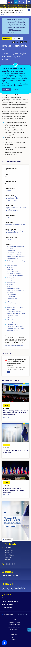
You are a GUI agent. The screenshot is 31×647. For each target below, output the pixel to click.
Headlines (6, 417)
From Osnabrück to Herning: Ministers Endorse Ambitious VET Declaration (13, 490)
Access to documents (14, 627)
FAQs (14, 619)
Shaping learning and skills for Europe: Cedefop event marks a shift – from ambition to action (15, 413)
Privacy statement (14, 632)
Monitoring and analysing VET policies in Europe (16, 208)
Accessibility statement (14, 622)
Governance (10, 284)
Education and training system (15, 275)
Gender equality (11, 282)
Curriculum (10, 263)
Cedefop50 (8, 239)
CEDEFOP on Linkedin (16, 588)
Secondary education (12, 315)
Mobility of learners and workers (15, 307)
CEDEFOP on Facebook (3, 588)
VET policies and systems (12, 198)
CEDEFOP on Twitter (7, 588)
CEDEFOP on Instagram (20, 588)
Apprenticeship (11, 250)
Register (24, 2)
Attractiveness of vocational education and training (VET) (14, 253)
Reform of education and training (16, 313)
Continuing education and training (16, 261)
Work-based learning (12, 330)
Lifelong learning (11, 303)
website (11, 29)
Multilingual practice (14, 624)
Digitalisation (10, 269)
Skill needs (9, 318)
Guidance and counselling (13, 288)
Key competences (11, 294)
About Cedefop (7, 608)
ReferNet (7, 217)
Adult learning (10, 248)
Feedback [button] (29, 630)
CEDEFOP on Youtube (11, 588)
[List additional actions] (12, 2)
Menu (29, 2)
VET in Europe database (12, 232)
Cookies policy (14, 629)
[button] (13, 42)
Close (29, 10)
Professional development (14, 311)
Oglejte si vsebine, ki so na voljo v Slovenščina (15, 7)
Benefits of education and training (16, 256)
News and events (7, 604)
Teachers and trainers (13, 324)
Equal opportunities (12, 278)
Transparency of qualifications (15, 326)
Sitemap (14, 639)
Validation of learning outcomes (15, 328)
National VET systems (11, 200)
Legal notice (14, 637)
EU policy (9, 280)
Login (20, 2)
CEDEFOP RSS (24, 588)
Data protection (14, 634)
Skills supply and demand (13, 320)
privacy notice (18, 85)
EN (8, 372)
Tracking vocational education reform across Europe (15, 451)
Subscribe (9, 30)
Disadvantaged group (12, 271)
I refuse (15, 89)
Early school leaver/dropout (14, 273)
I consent (6, 90)
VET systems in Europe (12, 210)
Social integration (11, 322)
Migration (9, 305)
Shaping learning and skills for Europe (15, 224)
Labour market (11, 296)
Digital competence (12, 265)
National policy (11, 309)
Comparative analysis (12, 258)
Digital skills (10, 267)
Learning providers (12, 298)
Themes (4, 598)
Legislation (10, 301)
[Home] (4, 2)
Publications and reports (10, 601)
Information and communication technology (15, 291)
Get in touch (9, 544)
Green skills (10, 286)
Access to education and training (15, 246)
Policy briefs (8, 190)
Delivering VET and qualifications (14, 197)
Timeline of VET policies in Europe (15, 231)
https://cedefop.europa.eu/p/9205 (14, 345)
